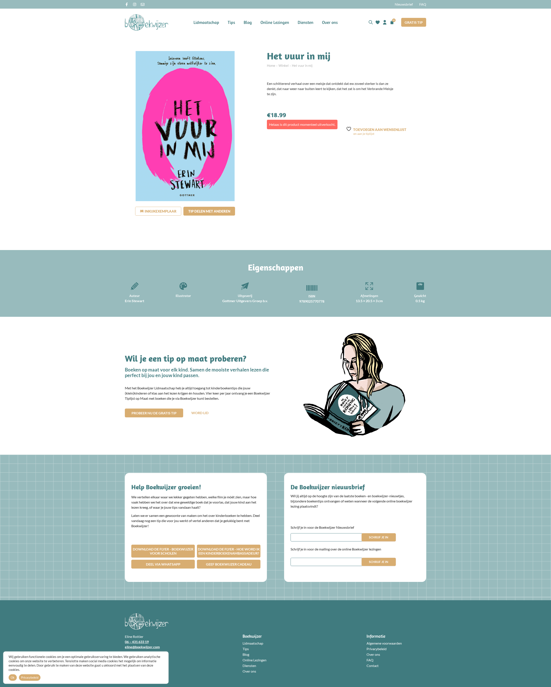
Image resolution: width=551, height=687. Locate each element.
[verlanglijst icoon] (378, 22)
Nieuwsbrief (404, 4)
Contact (373, 666)
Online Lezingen (274, 22)
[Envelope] (142, 4)
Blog (248, 22)
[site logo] (146, 22)
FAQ (422, 4)
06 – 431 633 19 (137, 642)
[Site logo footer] (146, 621)
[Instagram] (134, 4)
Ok (13, 677)
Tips (231, 22)
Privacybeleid (377, 649)
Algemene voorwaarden (384, 643)
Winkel (284, 65)
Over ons (330, 22)
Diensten (305, 22)
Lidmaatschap (206, 22)
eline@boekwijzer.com (142, 647)
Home (271, 65)
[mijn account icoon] (384, 22)
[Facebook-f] (126, 4)
